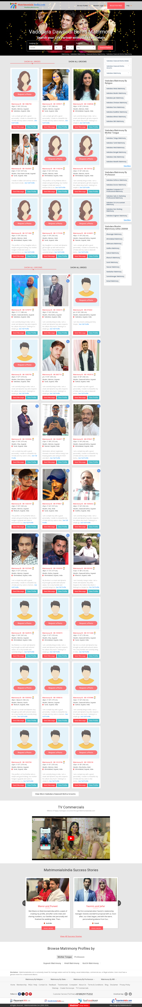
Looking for (33, 43)
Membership (22, 985)
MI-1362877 (57, 439)
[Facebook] (19, 994)
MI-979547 (88, 439)
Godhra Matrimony (112, 248)
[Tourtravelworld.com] (88, 1001)
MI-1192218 (57, 169)
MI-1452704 (27, 762)
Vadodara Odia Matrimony (115, 157)
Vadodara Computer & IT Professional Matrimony (114, 190)
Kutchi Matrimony (91, 963)
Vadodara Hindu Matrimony (115, 88)
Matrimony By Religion (34, 979)
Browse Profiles (82, 6)
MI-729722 (88, 169)
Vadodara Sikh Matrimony (115, 121)
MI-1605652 (88, 504)
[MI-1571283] (25, 214)
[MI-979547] (86, 419)
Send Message (18, 127)
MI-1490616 (57, 698)
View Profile (31, 127)
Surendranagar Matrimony (115, 276)
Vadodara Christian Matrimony (116, 103)
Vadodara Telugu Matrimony (116, 138)
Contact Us (43, 985)
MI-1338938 (88, 104)
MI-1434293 (57, 568)
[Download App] (126, 994)
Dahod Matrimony (112, 253)
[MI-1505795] (25, 355)
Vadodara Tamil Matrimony (115, 143)
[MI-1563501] (25, 149)
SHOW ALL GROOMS (78, 61)
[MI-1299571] (55, 84)
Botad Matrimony (112, 281)
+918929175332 (84, 994)
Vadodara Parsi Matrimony (115, 107)
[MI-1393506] (25, 419)
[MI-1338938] (86, 84)
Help (128, 6)
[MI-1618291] (86, 214)
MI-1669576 (27, 633)
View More (127, 166)
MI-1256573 (57, 310)
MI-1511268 (88, 633)
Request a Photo (24, 94)
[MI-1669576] (25, 613)
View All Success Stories (71, 936)
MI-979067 (57, 504)
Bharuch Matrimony (113, 258)
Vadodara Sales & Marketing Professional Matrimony (116, 197)
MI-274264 (88, 310)
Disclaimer (114, 985)
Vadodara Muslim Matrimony (116, 93)
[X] (23, 994)
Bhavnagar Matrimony (114, 234)
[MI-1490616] (56, 678)
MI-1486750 (27, 104)
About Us (82, 985)
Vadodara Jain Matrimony (114, 98)
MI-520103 (88, 568)
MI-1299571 (57, 104)
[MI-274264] (86, 290)
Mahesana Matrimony (113, 244)
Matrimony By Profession (84, 979)
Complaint (73, 985)
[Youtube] (26, 994)
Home (12, 985)
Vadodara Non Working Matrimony (114, 210)
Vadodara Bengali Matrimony (116, 152)
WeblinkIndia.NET (126, 1005)
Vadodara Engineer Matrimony (116, 216)
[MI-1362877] (55, 419)
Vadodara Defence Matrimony (116, 180)
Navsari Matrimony (112, 267)
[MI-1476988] (86, 678)
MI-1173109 (57, 233)
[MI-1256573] (55, 290)
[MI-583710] (55, 355)
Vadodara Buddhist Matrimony (116, 112)
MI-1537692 (27, 568)
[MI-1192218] (56, 149)
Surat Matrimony (112, 262)
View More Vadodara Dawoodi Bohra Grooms (55, 794)
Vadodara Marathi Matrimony (116, 162)
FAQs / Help (32, 985)
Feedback (52, 985)
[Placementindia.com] (20, 1001)
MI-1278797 (27, 310)
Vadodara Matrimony (114, 73)
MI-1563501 (27, 169)
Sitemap (55, 988)
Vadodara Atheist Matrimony (116, 117)
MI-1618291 (88, 233)
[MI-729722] (86, 149)
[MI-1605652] (86, 484)
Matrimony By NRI (108, 979)
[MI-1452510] (86, 355)
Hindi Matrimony (71, 963)
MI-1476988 (88, 698)
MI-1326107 (27, 504)
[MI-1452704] (25, 743)
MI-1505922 (27, 698)
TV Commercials (82, 988)
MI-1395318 (88, 762)
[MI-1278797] (25, 290)
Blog (106, 985)
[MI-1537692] (25, 549)
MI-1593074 (57, 633)
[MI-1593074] (56, 613)
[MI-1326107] (25, 484)
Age (55, 43)
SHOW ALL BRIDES (32, 61)
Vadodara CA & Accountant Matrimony (115, 203)
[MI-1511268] (86, 613)
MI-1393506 (27, 439)
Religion (79, 43)
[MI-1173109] (56, 214)
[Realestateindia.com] (54, 1001)
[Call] (68, 71)
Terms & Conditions (95, 985)
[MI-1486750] (25, 84)
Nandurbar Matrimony (113, 272)
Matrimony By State (58, 979)
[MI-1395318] (86, 743)
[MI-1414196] (56, 743)
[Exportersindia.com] (122, 1001)
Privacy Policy (125, 985)
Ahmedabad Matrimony (114, 239)
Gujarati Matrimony (52, 963)
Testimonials (63, 985)
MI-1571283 (27, 233)
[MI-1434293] (55, 549)
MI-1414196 (57, 762)
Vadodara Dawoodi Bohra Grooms (115, 67)
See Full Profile (85, 123)
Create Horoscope (67, 988)
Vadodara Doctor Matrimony (116, 185)
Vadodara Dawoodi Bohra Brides (118, 61)
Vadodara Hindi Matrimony (115, 147)
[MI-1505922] (25, 678)
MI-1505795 (27, 375)
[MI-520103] (86, 549)
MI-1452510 (88, 375)
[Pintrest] (30, 994)
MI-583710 (57, 375)
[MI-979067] (55, 484)
